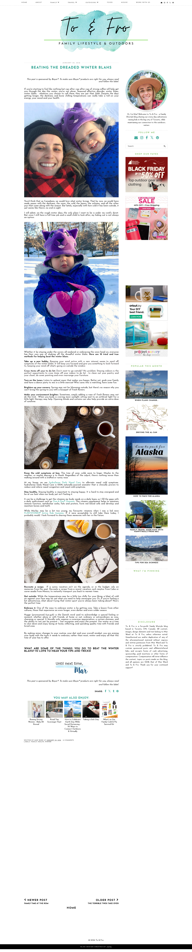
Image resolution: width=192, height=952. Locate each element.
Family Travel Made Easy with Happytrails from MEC (146, 530)
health (41, 742)
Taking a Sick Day (91, 720)
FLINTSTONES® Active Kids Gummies (44, 513)
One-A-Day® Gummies (64, 501)
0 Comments (68, 740)
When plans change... (146, 400)
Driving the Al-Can (146, 432)
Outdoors (91, 2)
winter (48, 742)
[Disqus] (71, 786)
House (124, 2)
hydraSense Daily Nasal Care (65, 482)
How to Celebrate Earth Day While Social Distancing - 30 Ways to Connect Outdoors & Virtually (73, 725)
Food (110, 2)
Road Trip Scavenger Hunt (54, 721)
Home (24, 2)
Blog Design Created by (96, 946)
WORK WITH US (143, 2)
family (34, 742)
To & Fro (100, 940)
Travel (71, 2)
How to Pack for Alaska (146, 496)
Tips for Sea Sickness (146, 563)
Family (53, 2)
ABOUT (39, 2)
